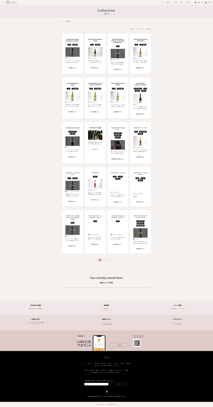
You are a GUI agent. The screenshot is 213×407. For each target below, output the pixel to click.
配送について (98, 370)
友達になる (119, 345)
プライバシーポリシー (119, 370)
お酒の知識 (128, 363)
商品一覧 (175, 2)
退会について (118, 372)
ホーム (162, 2)
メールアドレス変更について (109, 372)
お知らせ (122, 363)
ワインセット (109, 363)
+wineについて (90, 363)
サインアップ (119, 384)
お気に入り (188, 2)
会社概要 (126, 370)
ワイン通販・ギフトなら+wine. (103, 404)
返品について (104, 370)
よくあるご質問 (103, 365)
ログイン (100, 372)
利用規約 (92, 370)
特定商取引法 (111, 370)
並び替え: (132, 28)
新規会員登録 (95, 372)
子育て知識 (96, 365)
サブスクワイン (116, 363)
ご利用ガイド (182, 2)
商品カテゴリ (168, 2)
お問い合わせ (110, 365)
